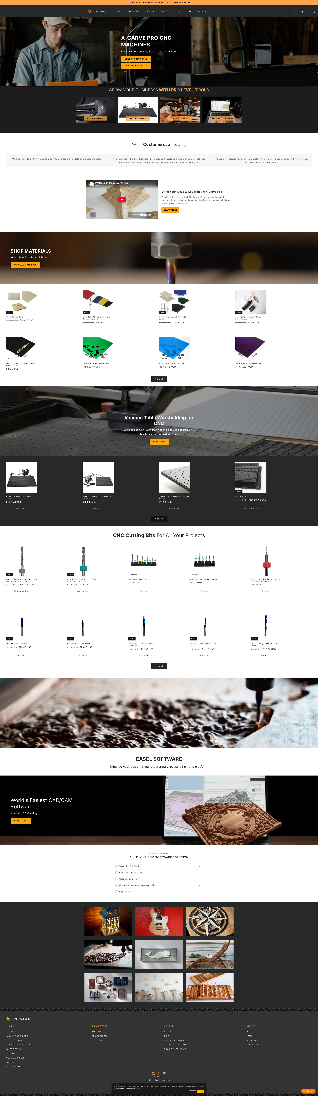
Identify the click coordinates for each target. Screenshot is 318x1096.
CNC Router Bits (180, 118)
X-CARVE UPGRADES (15, 1058)
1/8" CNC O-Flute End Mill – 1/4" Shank (203, 645)
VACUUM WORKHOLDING (17, 1036)
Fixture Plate (240, 496)
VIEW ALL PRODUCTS (136, 66)
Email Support (159, 1077)
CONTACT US (252, 1045)
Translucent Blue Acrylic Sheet (172, 363)
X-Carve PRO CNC (95, 118)
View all (159, 379)
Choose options (251, 508)
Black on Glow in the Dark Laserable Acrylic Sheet (21, 364)
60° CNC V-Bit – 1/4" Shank (78, 644)
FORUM (167, 1032)
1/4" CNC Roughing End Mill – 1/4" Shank (265, 645)
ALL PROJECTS (99, 1032)
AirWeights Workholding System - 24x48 (20, 497)
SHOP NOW (159, 442)
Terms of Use (165, 1080)
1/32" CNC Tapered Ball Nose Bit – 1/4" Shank (142, 645)
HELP (166, 1036)
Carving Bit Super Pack (138, 579)
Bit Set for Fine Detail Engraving (203, 579)
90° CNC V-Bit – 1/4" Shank (17, 644)
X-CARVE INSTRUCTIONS (175, 1049)
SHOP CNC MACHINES (136, 59)
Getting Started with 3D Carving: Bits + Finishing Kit (249, 318)
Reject (192, 1092)
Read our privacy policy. (132, 1088)
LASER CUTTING (13, 1049)
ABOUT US (251, 1040)
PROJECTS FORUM (100, 1036)
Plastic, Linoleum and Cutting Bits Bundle (173, 318)
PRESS (250, 1036)
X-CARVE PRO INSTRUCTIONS (177, 1040)
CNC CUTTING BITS (14, 1040)
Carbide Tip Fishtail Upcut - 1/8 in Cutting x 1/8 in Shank (81, 580)
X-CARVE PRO (12, 1032)
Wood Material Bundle (15, 317)
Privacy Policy (153, 1080)
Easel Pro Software (222, 118)
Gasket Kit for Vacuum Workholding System (174, 497)
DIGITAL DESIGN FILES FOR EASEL (21, 1045)
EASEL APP (97, 1040)
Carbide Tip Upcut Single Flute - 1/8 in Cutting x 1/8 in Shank (21, 580)
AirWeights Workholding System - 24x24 (97, 497)
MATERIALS (11, 1062)
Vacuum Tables (138, 118)
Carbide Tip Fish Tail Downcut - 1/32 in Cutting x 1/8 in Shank (266, 580)
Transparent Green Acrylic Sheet (96, 363)
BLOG (249, 1032)
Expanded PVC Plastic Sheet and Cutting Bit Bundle (96, 318)
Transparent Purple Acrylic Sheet (249, 363)
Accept (201, 1092)
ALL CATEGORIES (14, 1067)
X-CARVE (10, 1054)
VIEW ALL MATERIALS (25, 265)
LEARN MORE (170, 210)
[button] (117, 11)
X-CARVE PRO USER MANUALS (177, 1045)
